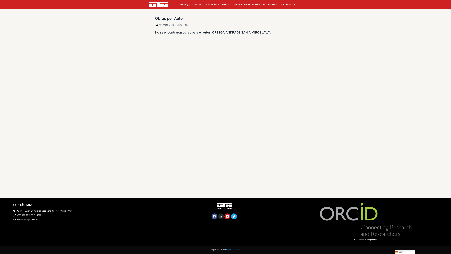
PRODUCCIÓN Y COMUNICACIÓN (249, 4)
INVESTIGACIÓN (233, 250)
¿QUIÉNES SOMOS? (195, 4)
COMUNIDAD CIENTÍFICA (219, 4)
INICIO (183, 4)
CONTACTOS (289, 4)
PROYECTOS (274, 4)
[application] (205, 4)
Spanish (402, 252)
